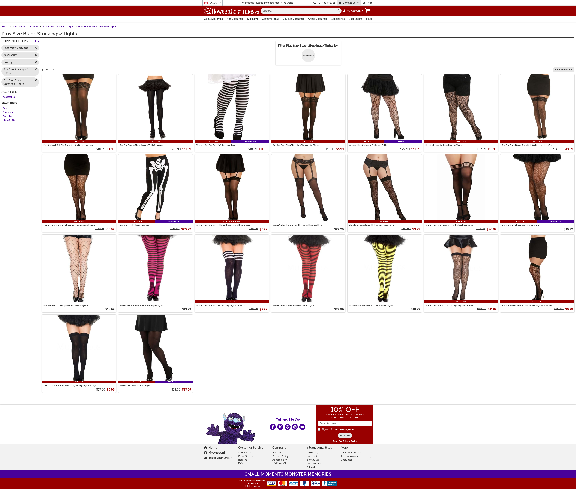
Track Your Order (220, 458)
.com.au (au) (313, 459)
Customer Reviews (351, 452)
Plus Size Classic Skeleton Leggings (135, 225)
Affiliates (277, 452)
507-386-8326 (326, 2)
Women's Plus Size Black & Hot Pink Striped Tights (141, 305)
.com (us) (312, 456)
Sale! (369, 18)
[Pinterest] (288, 427)
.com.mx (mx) (314, 463)
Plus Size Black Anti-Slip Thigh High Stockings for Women (68, 145)
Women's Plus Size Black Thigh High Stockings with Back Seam (223, 225)
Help (369, 2)
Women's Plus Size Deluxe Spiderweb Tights (368, 145)
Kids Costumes (234, 18)
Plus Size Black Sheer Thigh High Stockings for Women (296, 145)
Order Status (245, 456)
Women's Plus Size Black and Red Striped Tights (293, 305)
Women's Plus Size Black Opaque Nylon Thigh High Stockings (70, 386)
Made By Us (9, 120)
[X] (280, 427)
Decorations (355, 18)
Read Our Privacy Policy (345, 441)
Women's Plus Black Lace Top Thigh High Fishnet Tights (449, 225)
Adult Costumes (213, 18)
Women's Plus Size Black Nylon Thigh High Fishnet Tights (449, 305)
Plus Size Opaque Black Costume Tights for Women (142, 145)
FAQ (240, 463)
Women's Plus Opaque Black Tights (135, 386)
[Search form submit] (338, 11)
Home (212, 447)
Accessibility (279, 459)
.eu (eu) (311, 467)
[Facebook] (273, 427)
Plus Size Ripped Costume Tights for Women (444, 145)
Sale (5, 108)
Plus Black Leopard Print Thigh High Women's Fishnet (372, 225)
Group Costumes (317, 18)
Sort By (562, 69)
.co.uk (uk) (312, 452)
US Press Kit (279, 463)
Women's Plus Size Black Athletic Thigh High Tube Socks (220, 305)
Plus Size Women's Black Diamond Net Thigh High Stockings (528, 305)
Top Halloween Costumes (349, 458)
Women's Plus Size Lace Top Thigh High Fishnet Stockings (297, 225)
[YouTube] (302, 427)
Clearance (8, 112)
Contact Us (349, 2)
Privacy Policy (280, 456)
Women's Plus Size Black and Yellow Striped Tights (371, 305)
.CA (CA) (213, 3)
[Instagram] (295, 427)
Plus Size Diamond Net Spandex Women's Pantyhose (66, 305)
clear (36, 41)
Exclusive (252, 18)
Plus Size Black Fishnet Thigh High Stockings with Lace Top (527, 145)
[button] (353, 11)
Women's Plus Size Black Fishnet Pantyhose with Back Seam (69, 225)
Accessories (338, 18)
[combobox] (298, 11)
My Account (216, 452)
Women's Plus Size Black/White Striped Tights (216, 145)
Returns (242, 459)
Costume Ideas (270, 18)
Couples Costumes (293, 18)
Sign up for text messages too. (339, 429)
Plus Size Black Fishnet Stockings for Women (521, 225)
